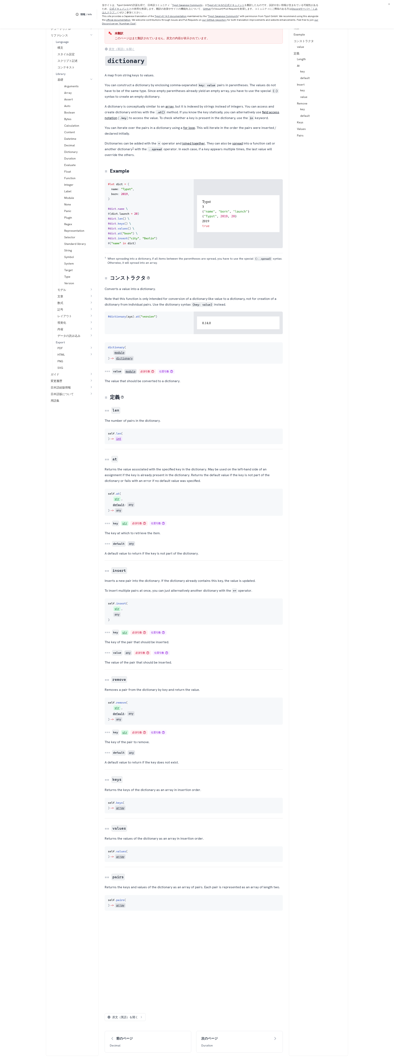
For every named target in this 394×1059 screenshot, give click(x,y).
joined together (193, 143)
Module (69, 198)
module (119, 352)
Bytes (67, 119)
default (305, 78)
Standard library (75, 244)
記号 (60, 309)
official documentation (118, 20)
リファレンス (59, 35)
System (69, 263)
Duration (70, 158)
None (67, 204)
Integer (68, 185)
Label (67, 191)
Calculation (71, 125)
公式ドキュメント (119, 8)
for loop (189, 128)
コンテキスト (66, 67)
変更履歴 (56, 381)
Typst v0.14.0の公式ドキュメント (225, 5)
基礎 (60, 79)
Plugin (68, 217)
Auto (67, 106)
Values (301, 129)
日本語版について (62, 394)
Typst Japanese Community (187, 5)
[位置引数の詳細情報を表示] (171, 371)
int (118, 438)
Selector (69, 237)
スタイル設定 (66, 54)
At (298, 66)
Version (69, 283)
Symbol (69, 257)
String (68, 250)
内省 (60, 329)
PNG (60, 361)
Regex (68, 224)
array (169, 106)
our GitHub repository (214, 20)
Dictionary (71, 152)
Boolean (69, 112)
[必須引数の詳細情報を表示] (152, 371)
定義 (296, 53)
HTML (61, 354)
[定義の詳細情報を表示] (122, 397)
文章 (60, 296)
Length (301, 59)
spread (237, 143)
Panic (67, 211)
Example (299, 34)
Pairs (300, 135)
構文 (60, 47)
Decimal (69, 145)
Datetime (70, 139)
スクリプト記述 (67, 61)
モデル (61, 290)
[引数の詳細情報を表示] (148, 278)
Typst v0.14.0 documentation (171, 16)
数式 (60, 303)
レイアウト (64, 316)
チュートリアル (61, 29)
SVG (60, 368)
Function (70, 178)
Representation (74, 231)
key (302, 71)
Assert (68, 99)
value (300, 47)
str (117, 499)
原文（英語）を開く (122, 49)
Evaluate (70, 165)
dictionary (124, 358)
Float (67, 171)
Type (67, 277)
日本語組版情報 (61, 387)
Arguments (71, 86)
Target (68, 270)
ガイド (55, 374)
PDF (60, 348)
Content (69, 132)
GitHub (207, 8)
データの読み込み (68, 336)
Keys (300, 122)
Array (68, 93)
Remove (302, 103)
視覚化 (61, 322)
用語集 (55, 400)
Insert (301, 84)
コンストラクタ (304, 41)
